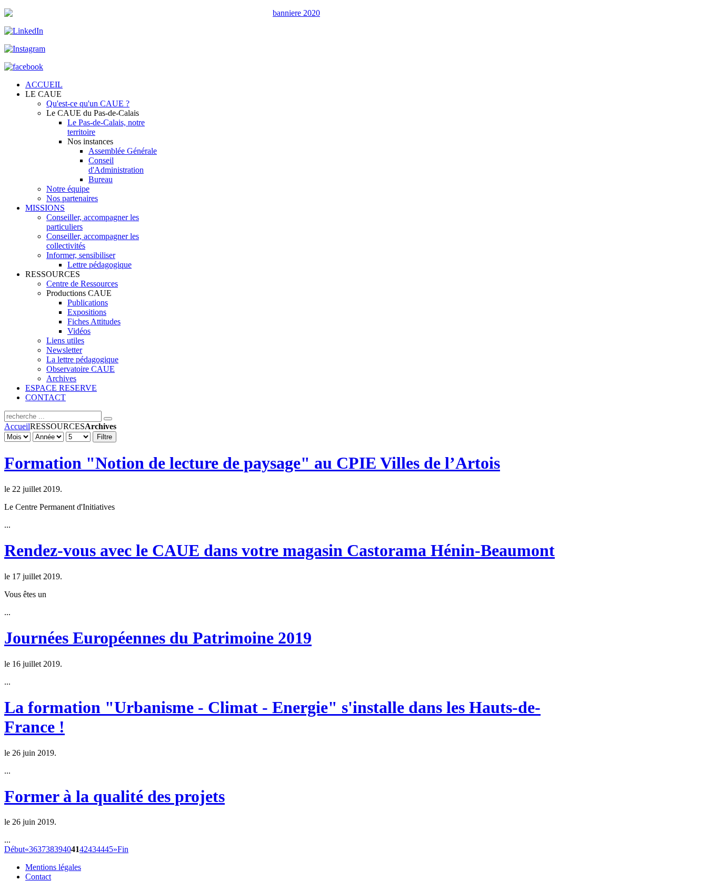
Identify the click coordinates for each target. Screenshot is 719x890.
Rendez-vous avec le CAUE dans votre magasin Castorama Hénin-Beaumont (279, 550)
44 (100, 849)
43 (92, 849)
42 (83, 849)
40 (67, 849)
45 (109, 849)
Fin (122, 849)
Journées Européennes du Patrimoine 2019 (158, 637)
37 (41, 849)
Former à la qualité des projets (114, 796)
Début (14, 849)
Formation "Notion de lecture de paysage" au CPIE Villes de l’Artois (252, 462)
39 (58, 849)
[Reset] (108, 418)
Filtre (104, 437)
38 (50, 849)
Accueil (17, 426)
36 (33, 849)
